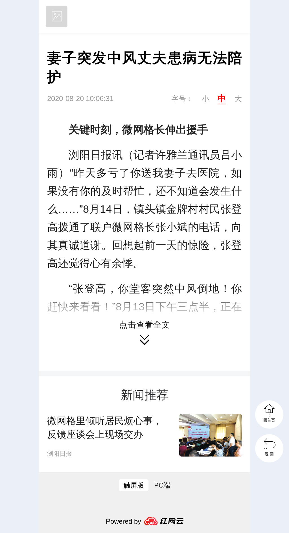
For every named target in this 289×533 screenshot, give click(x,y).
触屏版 (134, 485)
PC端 (162, 485)
